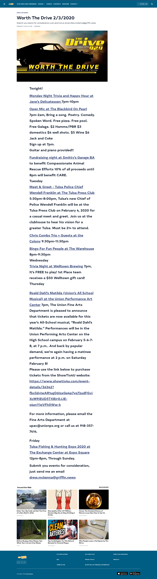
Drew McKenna (22, 13)
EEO (58, 559)
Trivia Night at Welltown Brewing (56, 266)
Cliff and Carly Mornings (27, 4)
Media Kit (116, 559)
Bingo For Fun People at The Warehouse (61, 248)
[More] (44, 4)
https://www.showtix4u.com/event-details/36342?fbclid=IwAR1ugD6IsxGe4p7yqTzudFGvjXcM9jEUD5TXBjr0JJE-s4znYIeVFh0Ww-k (61, 393)
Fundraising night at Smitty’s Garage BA (62, 157)
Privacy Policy (89, 559)
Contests (57, 4)
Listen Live (143, 4)
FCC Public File (90, 554)
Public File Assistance (120, 554)
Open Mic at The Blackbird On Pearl (58, 108)
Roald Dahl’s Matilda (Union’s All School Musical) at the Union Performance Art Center (61, 298)
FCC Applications (62, 554)
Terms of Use (61, 564)
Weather (65, 4)
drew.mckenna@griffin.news (52, 477)
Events (49, 4)
